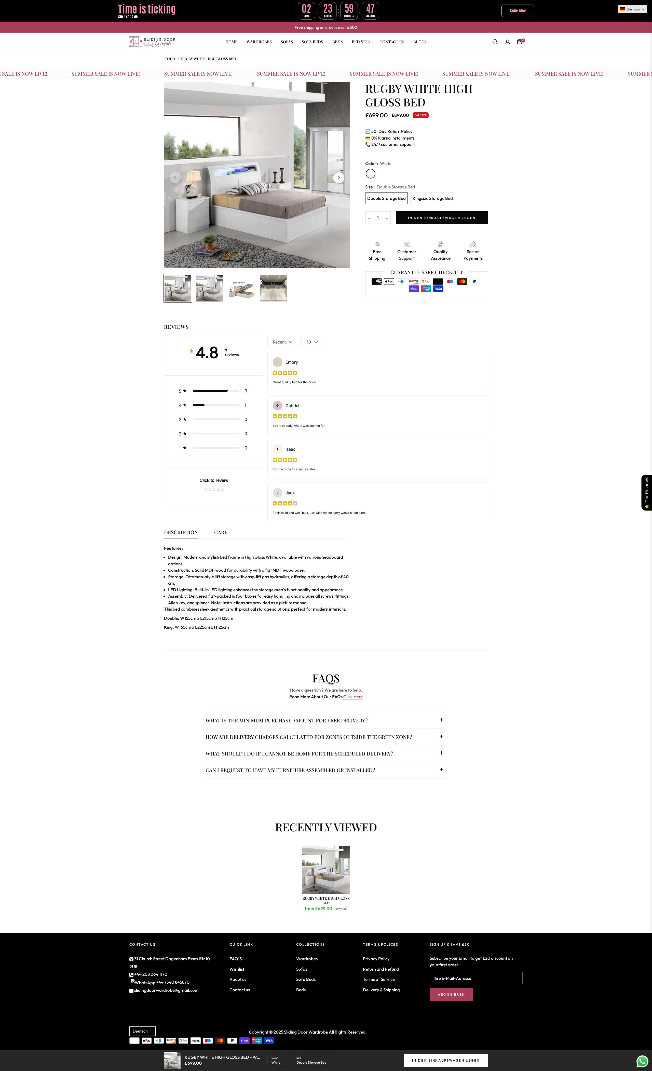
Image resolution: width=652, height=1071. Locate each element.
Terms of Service (379, 979)
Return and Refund (381, 969)
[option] (257, 175)
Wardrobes (307, 958)
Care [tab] (220, 532)
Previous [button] (175, 177)
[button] (495, 42)
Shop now (518, 11)
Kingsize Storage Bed (433, 198)
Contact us (239, 989)
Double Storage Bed (386, 198)
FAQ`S (235, 958)
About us (237, 979)
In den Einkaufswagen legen (446, 1060)
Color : (378, 163)
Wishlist (236, 969)
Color (274, 1058)
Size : (390, 186)
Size (298, 1058)
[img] (285, 372)
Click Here (353, 696)
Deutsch (140, 1031)
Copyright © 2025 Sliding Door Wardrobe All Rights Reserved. (308, 1032)
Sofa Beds (306, 979)
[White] (370, 173)
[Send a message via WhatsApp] (642, 1061)
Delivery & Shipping (381, 989)
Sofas (301, 969)
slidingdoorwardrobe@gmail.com (166, 990)
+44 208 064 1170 (150, 974)
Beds (301, 989)
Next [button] (338, 177)
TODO (170, 58)
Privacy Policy (376, 958)
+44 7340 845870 (172, 982)
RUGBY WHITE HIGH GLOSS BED (326, 900)
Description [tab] (181, 532)
